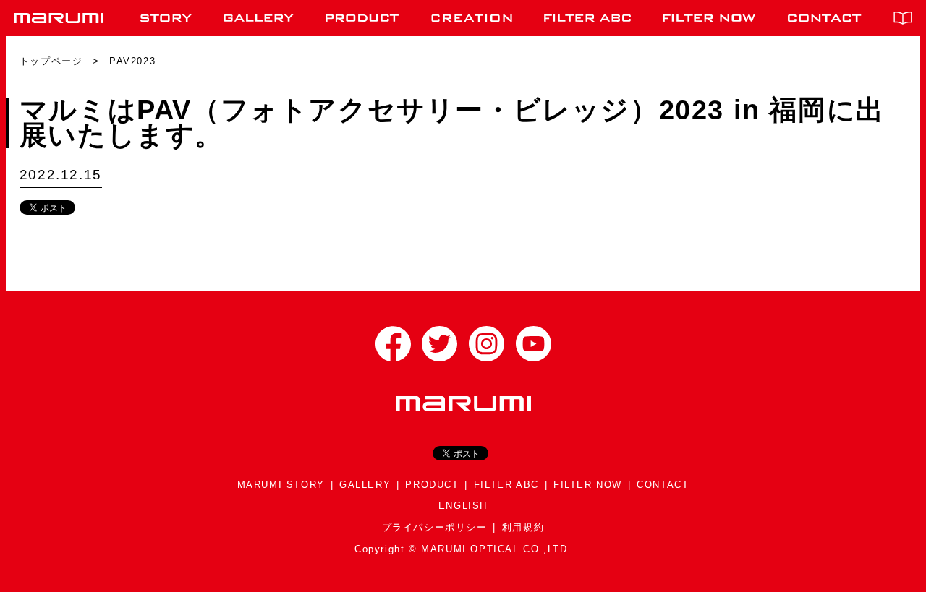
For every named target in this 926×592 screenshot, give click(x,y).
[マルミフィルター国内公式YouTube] (533, 343)
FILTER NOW (587, 484)
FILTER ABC (506, 484)
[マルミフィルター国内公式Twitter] (439, 343)
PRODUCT (432, 484)
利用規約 (523, 527)
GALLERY (365, 484)
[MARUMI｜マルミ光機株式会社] (58, 18)
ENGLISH (463, 505)
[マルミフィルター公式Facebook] (393, 343)
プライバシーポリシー (435, 527)
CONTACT (663, 484)
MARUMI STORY (281, 484)
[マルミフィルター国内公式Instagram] (486, 343)
